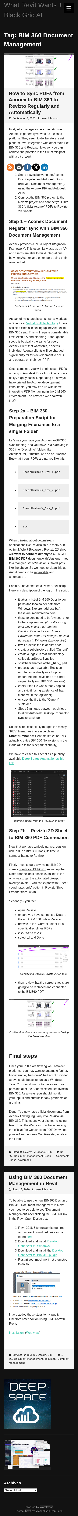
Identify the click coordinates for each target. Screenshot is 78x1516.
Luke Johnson (49, 118)
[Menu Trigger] (69, 8)
